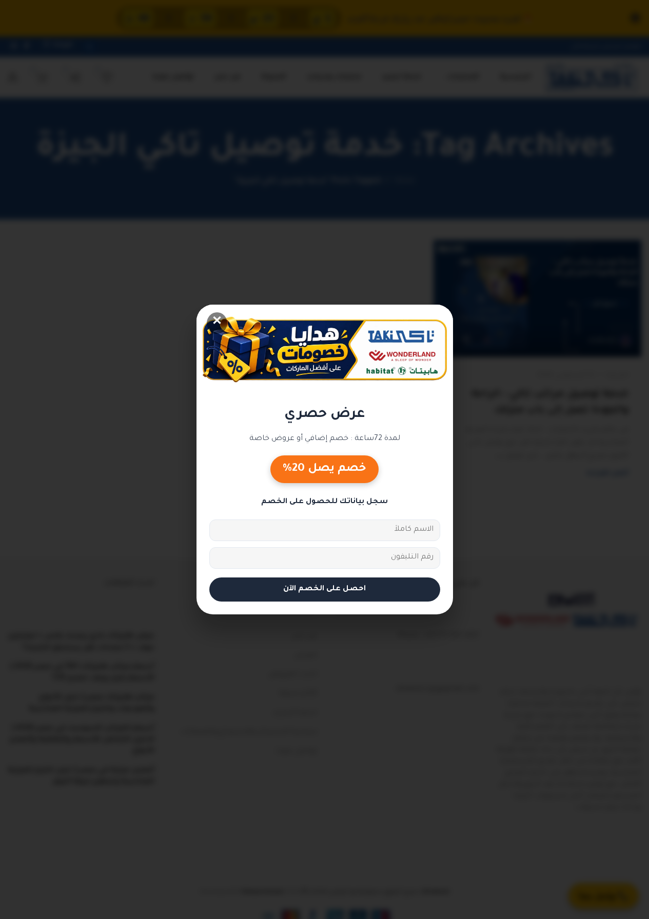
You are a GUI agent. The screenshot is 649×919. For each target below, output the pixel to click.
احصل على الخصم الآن (324, 589)
